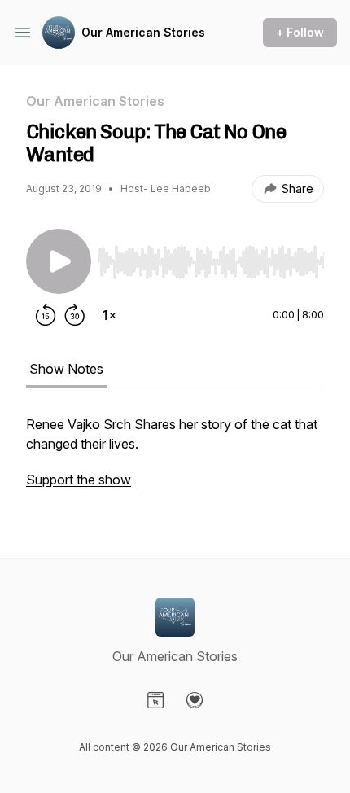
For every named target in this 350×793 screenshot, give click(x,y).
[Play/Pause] (58, 261)
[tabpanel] (175, 460)
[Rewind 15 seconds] (45, 315)
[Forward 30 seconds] (74, 315)
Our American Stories (143, 32)
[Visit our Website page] (155, 700)
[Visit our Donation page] (194, 700)
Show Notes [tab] (66, 369)
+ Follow (300, 32)
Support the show (78, 479)
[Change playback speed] (109, 315)
